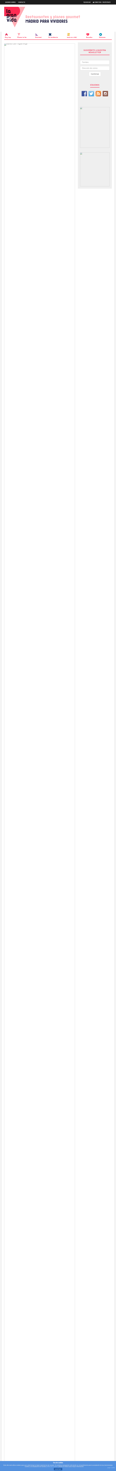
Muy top (8, 37)
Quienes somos (10, 2)
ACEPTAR (58, 1469)
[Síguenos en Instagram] (105, 93)
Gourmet (38, 37)
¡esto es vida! (72, 37)
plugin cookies (111, 1467)
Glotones (102, 37)
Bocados (89, 37)
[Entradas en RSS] (98, 93)
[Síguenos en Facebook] (84, 93)
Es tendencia (53, 37)
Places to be (22, 37)
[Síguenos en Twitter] (91, 93)
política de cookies (52, 1466)
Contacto (21, 2)
